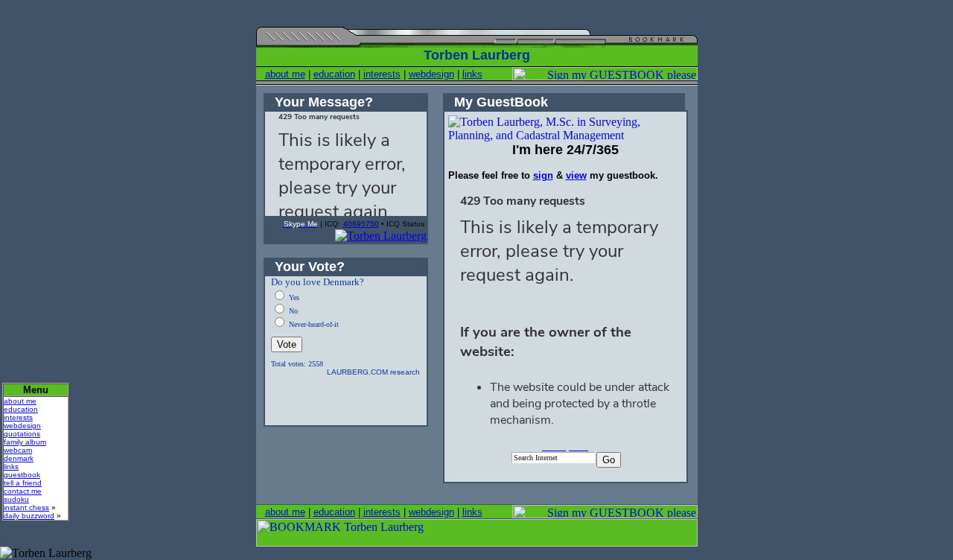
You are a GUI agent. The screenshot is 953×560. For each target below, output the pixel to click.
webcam (18, 450)
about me (285, 74)
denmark (19, 458)
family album (25, 442)
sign (543, 175)
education (334, 74)
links (472, 74)
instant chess (26, 507)
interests (382, 74)
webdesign (431, 74)
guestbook (22, 475)
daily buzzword (29, 516)
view (576, 175)
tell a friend (23, 483)
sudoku (16, 499)
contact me (23, 491)
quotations (22, 434)
